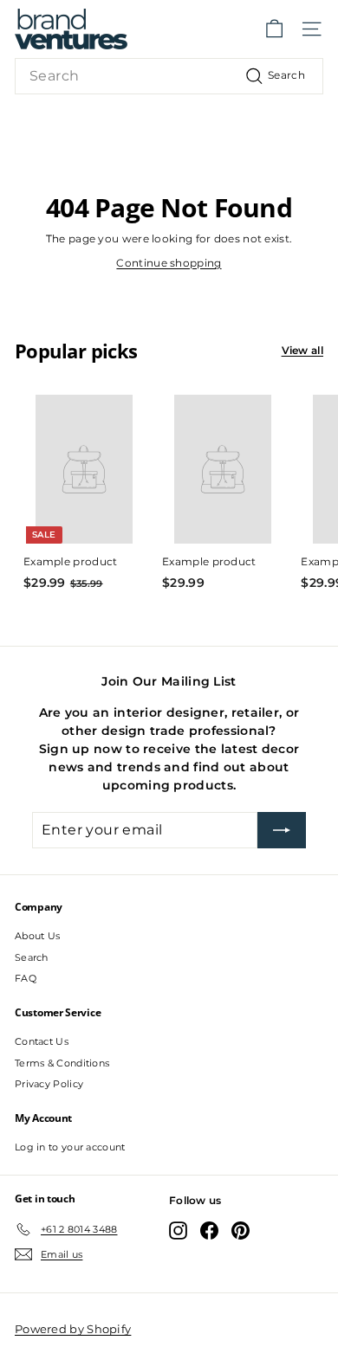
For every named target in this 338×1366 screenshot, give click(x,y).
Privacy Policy (49, 1084)
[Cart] (274, 29)
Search (32, 957)
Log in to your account (70, 1147)
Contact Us (41, 1041)
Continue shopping (168, 262)
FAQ (25, 978)
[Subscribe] (281, 830)
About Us (37, 936)
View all (302, 350)
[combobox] (169, 76)
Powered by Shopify (73, 1329)
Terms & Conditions (62, 1063)
